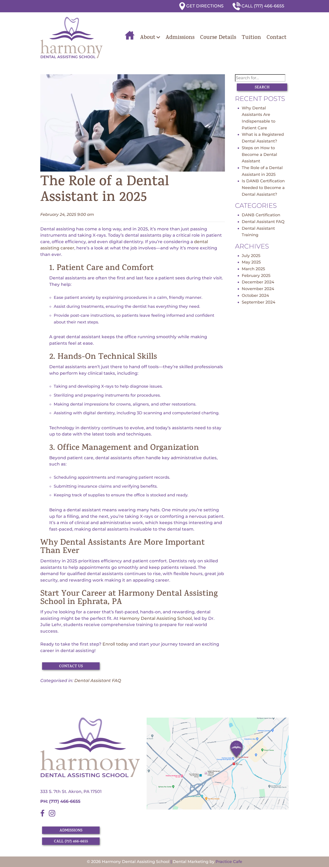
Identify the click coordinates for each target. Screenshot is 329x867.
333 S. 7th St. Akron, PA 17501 (71, 791)
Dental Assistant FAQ (97, 680)
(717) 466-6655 (64, 801)
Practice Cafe (229, 861)
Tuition (251, 38)
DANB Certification (261, 214)
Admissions (180, 38)
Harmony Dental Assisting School (156, 618)
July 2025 (251, 255)
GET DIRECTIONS (205, 5)
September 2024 (258, 302)
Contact (276, 38)
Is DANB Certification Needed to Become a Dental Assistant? (263, 187)
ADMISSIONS (71, 831)
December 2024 (258, 282)
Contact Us (71, 666)
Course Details (218, 38)
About (147, 38)
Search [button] (262, 88)
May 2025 (251, 262)
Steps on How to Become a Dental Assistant (259, 154)
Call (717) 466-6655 (262, 5)
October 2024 (255, 295)
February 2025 (256, 275)
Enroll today (115, 644)
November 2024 (258, 288)
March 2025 (253, 268)
